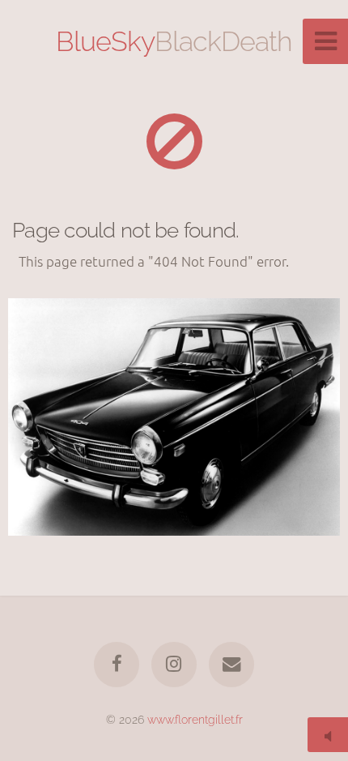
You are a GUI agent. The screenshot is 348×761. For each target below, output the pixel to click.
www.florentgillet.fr (195, 719)
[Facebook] (116, 664)
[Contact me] (231, 664)
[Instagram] (174, 664)
